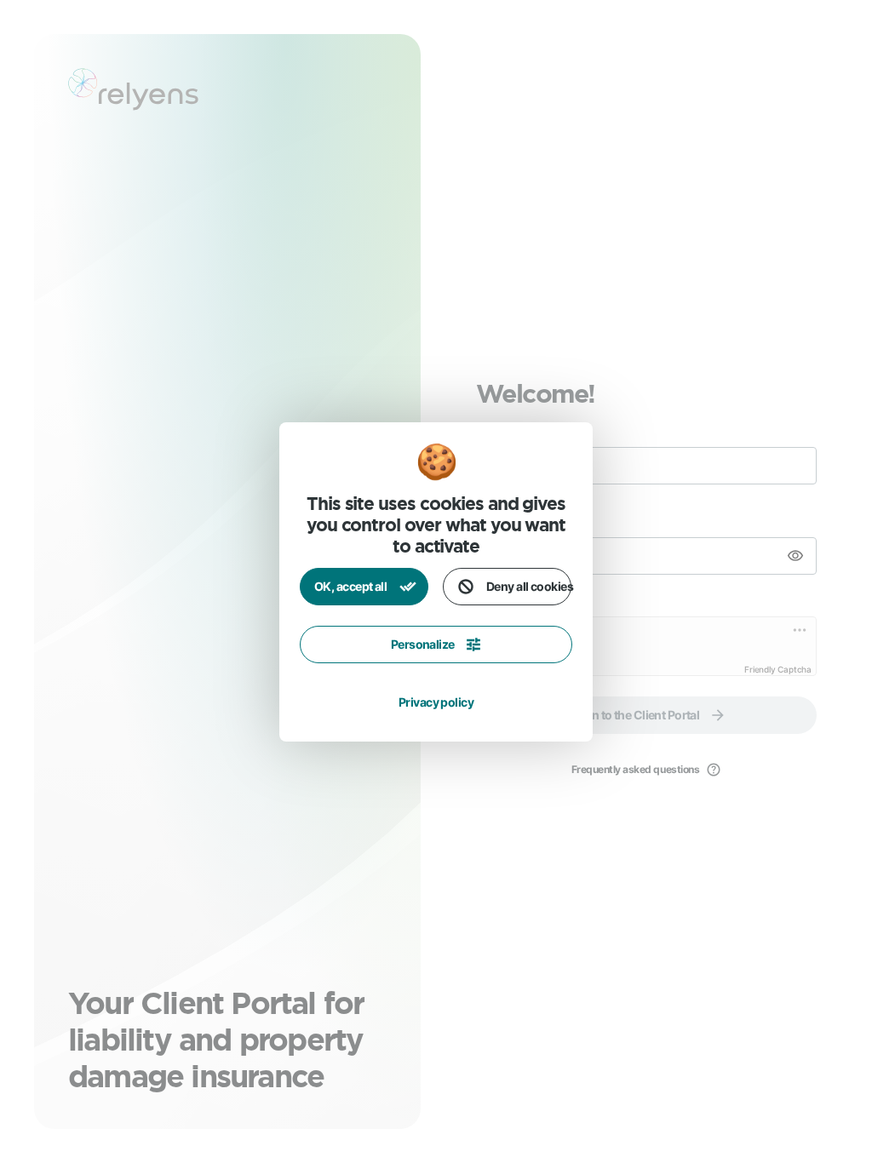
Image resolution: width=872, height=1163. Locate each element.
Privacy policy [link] (436, 702)
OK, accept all (351, 586)
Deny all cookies (528, 586)
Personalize (423, 644)
